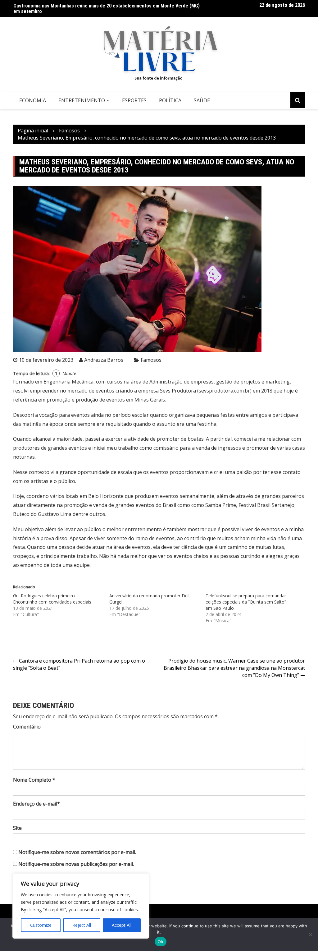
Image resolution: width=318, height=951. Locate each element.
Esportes (134, 100)
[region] (80, 906)
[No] (310, 934)
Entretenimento (81, 100)
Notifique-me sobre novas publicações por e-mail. (76, 864)
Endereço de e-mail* (36, 803)
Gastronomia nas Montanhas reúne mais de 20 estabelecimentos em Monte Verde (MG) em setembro (106, 8)
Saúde (202, 100)
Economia (32, 100)
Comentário (27, 726)
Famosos (151, 359)
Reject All (81, 925)
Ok (160, 941)
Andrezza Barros (103, 359)
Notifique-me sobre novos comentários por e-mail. (77, 852)
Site (17, 828)
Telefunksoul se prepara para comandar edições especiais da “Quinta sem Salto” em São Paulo (246, 602)
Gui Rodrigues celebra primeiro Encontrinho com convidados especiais (52, 599)
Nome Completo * (34, 779)
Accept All (121, 925)
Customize (41, 925)
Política (170, 100)
